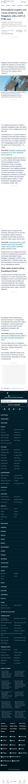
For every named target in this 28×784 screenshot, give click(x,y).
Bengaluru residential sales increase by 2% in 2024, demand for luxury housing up (13, 152)
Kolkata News (4, 466)
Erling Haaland (17, 631)
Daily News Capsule (6, 407)
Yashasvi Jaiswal (4, 444)
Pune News (16, 472)
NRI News (3, 669)
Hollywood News (18, 481)
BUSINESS (3, 537)
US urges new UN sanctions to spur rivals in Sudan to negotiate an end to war (19, 700)
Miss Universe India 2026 (20, 628)
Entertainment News (6, 664)
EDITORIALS (4, 565)
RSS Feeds (12, 737)
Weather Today (13, 732)
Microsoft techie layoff (6, 628)
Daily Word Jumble (5, 614)
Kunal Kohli (3, 637)
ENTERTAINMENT (5, 478)
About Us (3, 729)
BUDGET (3, 549)
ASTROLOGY (4, 493)
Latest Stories (5, 674)
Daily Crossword (18, 611)
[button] (2, 2)
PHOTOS (3, 541)
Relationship (4, 523)
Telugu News (4, 666)
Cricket (13, 5)
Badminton (3, 579)
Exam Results (4, 508)
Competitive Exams (5, 505)
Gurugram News (18, 461)
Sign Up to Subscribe (14, 411)
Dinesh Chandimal (5, 446)
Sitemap (3, 737)
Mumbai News (4, 469)
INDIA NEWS (4, 429)
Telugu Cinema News (6, 487)
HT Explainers (17, 669)
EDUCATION (4, 500)
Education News (18, 508)
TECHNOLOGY (4, 573)
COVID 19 (3, 604)
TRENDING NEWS (5, 622)
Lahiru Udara (17, 446)
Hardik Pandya (17, 441)
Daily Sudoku (4, 611)
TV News (16, 487)
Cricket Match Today (19, 435)
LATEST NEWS (4, 421)
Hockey (2, 582)
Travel (15, 523)
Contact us (12, 729)
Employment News (18, 505)
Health (2, 520)
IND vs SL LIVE (4, 634)
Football (16, 579)
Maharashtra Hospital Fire (20, 624)
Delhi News (3, 461)
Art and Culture (4, 515)
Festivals (16, 517)
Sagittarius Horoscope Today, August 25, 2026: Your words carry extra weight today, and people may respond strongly (20, 720)
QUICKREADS (4, 600)
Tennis (15, 582)
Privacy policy (4, 732)
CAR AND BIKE (4, 569)
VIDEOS (3, 545)
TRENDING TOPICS (5, 653)
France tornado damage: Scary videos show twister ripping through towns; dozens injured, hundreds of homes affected (6, 690)
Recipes (16, 520)
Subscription (4, 735)
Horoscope (3, 496)
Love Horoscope (5, 643)
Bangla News (17, 664)
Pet (1, 525)
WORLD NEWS (4, 425)
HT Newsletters (22, 732)
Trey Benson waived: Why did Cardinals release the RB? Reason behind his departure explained (20, 680)
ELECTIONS (4, 596)
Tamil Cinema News (18, 484)
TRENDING (3, 533)
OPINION (3, 561)
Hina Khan (3, 631)
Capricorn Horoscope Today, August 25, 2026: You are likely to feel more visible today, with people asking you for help (7, 720)
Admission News (5, 503)
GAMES (3, 608)
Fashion (2, 517)
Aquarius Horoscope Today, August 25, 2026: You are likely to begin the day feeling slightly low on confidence (20, 710)
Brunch (16, 515)
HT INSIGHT (4, 593)
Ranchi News (4, 474)
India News (20, 5)
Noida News (17, 469)
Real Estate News (7, 388)
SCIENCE (3, 557)
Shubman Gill (17, 438)
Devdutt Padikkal (5, 441)
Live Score (3, 438)
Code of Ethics (22, 735)
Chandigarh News (5, 458)
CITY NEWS (4, 453)
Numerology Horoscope (20, 643)
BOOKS (3, 589)
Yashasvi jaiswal (17, 634)
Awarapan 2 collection (19, 637)
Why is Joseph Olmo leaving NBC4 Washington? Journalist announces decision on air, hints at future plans (7, 701)
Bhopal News (17, 456)
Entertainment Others (19, 489)
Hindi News (17, 666)
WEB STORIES (4, 529)
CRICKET (3, 433)
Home (2, 5)
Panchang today (4, 646)
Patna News (4, 472)
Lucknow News (17, 466)
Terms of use (22, 729)
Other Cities (17, 474)
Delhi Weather (4, 649)
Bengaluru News (5, 456)
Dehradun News (18, 458)
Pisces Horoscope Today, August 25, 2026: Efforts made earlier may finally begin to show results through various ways (7, 710)
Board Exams (17, 503)
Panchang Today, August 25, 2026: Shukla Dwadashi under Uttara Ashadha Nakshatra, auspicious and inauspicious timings (20, 690)
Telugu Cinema (17, 661)
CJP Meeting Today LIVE (20, 646)
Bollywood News (5, 481)
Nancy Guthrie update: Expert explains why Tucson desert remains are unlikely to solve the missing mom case (7, 680)
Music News (4, 484)
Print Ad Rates (13, 735)
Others (2, 585)
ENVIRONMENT (5, 553)
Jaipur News (17, 464)
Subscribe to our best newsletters (14, 403)
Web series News (5, 489)
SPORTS (3, 577)
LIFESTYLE (3, 512)
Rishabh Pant (17, 444)
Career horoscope (18, 639)
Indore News (4, 464)
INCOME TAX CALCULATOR (8, 618)
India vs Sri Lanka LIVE (6, 449)
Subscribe (23, 2)
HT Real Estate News (8, 33)
